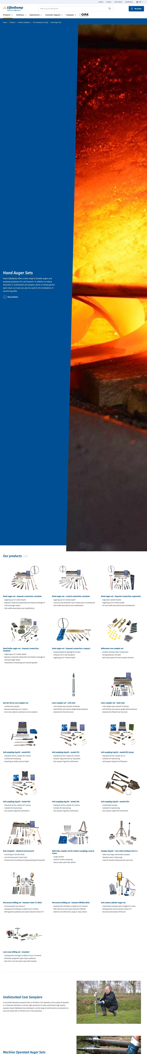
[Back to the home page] (13, 8)
